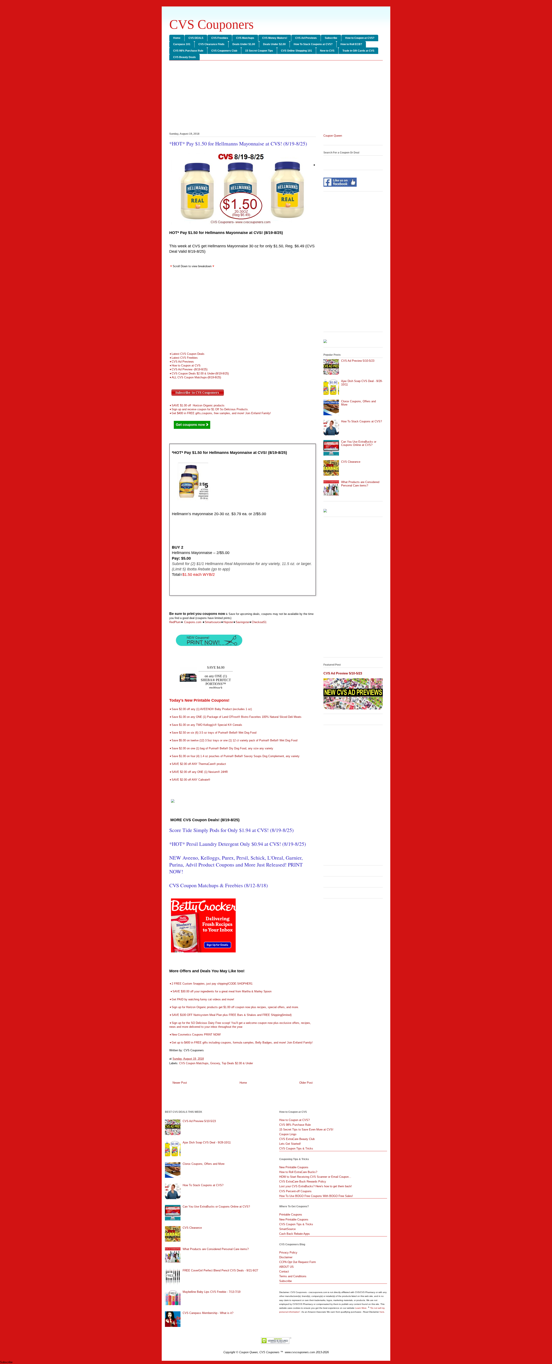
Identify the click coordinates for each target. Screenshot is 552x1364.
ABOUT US (286, 1266)
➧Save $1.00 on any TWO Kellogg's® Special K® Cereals (205, 724)
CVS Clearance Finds (211, 44)
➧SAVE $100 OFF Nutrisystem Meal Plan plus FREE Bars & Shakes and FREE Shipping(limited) (230, 1015)
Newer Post (179, 1082)
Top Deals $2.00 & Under (237, 1063)
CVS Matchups (245, 37)
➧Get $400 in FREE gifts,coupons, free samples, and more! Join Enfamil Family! (220, 413)
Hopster (228, 622)
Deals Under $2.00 (274, 44)
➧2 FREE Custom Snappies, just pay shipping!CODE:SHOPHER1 (210, 983)
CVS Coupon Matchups (194, 1063)
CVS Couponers (211, 24)
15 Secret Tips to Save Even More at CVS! (306, 1129)
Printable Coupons (290, 1214)
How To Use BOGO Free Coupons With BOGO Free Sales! (316, 1196)
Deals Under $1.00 (243, 44)
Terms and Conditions (292, 1276)
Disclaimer (285, 1257)
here (382, 1312)
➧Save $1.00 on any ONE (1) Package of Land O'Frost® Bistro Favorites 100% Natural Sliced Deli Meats (235, 716)
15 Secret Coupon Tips (259, 50)
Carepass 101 (181, 44)
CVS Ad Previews (306, 37)
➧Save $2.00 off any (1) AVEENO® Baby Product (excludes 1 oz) (210, 709)
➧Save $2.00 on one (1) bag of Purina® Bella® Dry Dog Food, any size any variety (221, 748)
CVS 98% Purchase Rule (188, 50)
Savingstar (242, 622)
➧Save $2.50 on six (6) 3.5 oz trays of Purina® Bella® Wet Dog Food (212, 732)
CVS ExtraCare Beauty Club (297, 1139)
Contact (284, 1271)
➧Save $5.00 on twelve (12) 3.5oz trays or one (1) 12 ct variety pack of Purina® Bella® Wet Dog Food (233, 740)
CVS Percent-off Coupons (295, 1191)
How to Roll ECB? (351, 44)
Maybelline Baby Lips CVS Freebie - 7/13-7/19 (211, 1291)
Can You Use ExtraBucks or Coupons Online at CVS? (358, 443)
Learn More (361, 1308)
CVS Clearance (350, 461)
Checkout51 (259, 622)
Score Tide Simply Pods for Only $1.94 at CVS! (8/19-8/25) (231, 830)
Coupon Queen (332, 135)
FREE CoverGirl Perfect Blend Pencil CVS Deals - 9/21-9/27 (220, 1270)
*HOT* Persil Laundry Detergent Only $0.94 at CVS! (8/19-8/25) (237, 843)
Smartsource (213, 622)
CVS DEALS (195, 37)
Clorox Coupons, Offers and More (203, 1163)
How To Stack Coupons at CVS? (313, 44)
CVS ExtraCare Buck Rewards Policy (302, 1181)
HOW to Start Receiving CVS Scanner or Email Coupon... (315, 1176)
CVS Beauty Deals (184, 57)
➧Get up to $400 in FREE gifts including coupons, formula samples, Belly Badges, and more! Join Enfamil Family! (241, 1042)
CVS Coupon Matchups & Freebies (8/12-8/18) (218, 885)
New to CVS (327, 50)
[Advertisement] (276, 97)
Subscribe (331, 37)
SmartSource (287, 1229)
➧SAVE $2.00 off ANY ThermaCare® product (197, 764)
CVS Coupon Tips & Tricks (296, 1148)
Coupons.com (192, 622)
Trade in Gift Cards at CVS (358, 50)
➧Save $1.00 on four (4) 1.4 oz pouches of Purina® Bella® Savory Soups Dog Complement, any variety (234, 756)
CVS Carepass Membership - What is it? (208, 1313)
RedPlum (175, 622)
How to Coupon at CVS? (359, 37)
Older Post (306, 1082)
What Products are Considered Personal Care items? (360, 483)
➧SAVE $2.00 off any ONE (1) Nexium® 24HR (198, 772)
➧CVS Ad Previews (181, 361)
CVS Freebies (219, 37)
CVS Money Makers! (274, 37)
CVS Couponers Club (224, 50)
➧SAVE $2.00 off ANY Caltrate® (189, 779)
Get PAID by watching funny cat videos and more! (203, 999)
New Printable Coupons (293, 1167)
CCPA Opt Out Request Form (297, 1262)
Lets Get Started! (290, 1143)
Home (176, 37)
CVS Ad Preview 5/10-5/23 (357, 360)
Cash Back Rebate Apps (294, 1233)
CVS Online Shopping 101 (296, 50)
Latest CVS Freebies (185, 357)
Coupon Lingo (287, 1134)
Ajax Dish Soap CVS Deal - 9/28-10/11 (207, 1142)
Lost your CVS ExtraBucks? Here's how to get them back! (315, 1186)
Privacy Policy (288, 1252)
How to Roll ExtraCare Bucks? (298, 1172)
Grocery (215, 1063)
